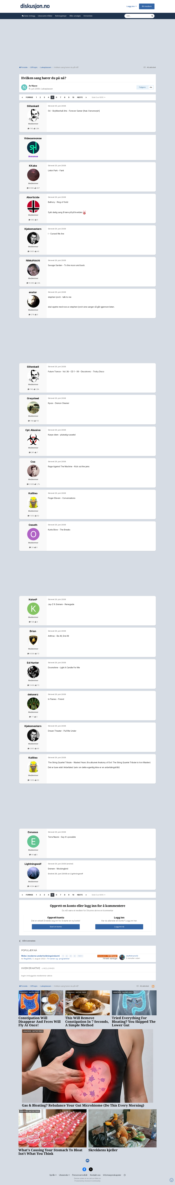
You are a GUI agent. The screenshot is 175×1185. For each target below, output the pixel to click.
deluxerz (33, 694)
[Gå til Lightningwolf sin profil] (33, 873)
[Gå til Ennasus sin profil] (33, 841)
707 (80, 956)
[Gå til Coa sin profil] (33, 471)
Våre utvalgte (75, 16)
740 (31, 128)
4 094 (32, 886)
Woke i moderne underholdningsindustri (40, 956)
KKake (33, 165)
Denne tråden (141, 16)
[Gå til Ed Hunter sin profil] (33, 672)
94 (32, 854)
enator (33, 292)
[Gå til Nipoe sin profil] (24, 87)
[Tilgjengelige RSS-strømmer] (153, 986)
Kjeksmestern (32, 228)
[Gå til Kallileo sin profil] (33, 502)
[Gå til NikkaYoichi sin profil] (33, 270)
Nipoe (34, 86)
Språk (52, 1175)
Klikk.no (98, 1178)
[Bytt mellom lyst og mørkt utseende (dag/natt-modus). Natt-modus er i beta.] (125, 1175)
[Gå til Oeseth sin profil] (33, 534)
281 (33, 452)
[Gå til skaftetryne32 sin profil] (122, 957)
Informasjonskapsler (112, 1175)
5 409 (32, 685)
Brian (33, 631)
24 (32, 547)
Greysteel (33, 398)
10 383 (31, 283)
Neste (80, 97)
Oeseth (33, 524)
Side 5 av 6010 (98, 97)
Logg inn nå (119, 927)
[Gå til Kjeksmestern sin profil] (33, 238)
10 (73, 97)
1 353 (32, 516)
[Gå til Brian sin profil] (33, 640)
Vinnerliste (87, 16)
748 (32, 421)
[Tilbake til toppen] (87, 1161)
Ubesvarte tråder (45, 16)
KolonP (33, 599)
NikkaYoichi (33, 260)
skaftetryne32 (132, 956)
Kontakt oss (95, 1175)
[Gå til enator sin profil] (33, 301)
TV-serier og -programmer (58, 959)
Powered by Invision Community (87, 1181)
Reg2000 (27, 959)
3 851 (32, 251)
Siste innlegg (29, 16)
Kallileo (32, 493)
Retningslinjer (61, 16)
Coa (32, 461)
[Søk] (152, 16)
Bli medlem (147, 6)
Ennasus (33, 832)
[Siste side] (86, 97)
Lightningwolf (33, 863)
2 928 (31, 484)
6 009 (32, 653)
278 (32, 314)
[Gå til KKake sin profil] (33, 175)
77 (32, 717)
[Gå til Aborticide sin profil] (33, 206)
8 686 (31, 188)
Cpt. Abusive (32, 430)
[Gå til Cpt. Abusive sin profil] (33, 439)
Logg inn (131, 6)
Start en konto (56, 927)
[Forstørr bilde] (84, 212)
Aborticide (33, 197)
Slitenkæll (33, 106)
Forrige (29, 97)
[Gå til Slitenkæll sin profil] (33, 115)
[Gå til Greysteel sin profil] (33, 407)
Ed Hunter (33, 662)
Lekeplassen (47, 89)
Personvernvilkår (80, 1175)
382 (32, 220)
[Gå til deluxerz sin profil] (33, 704)
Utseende (63, 1175)
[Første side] (22, 97)
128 (33, 622)
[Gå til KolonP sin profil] (33, 609)
